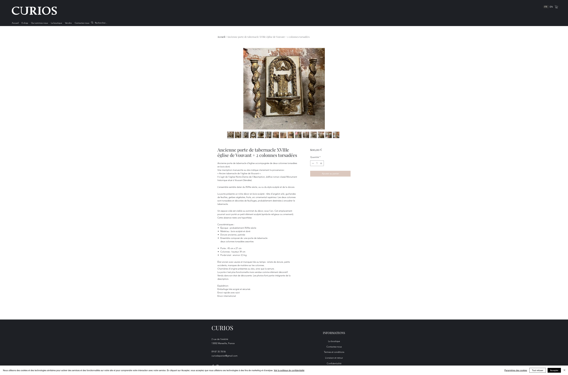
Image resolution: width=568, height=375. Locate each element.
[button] (556, 6)
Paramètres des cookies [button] (515, 370)
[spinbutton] (316, 163)
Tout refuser (537, 370)
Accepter (554, 370)
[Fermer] (564, 370)
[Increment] (321, 163)
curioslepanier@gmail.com (225, 355)
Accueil (221, 36)
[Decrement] (313, 163)
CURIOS (222, 328)
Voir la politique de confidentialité (289, 370)
